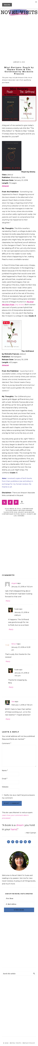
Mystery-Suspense (25, 510)
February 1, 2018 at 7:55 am (21, 705)
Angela (14, 583)
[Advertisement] (19, 40)
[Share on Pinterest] (16, 502)
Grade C (23, 514)
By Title (18, 508)
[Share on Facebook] (10, 502)
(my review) (19, 305)
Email (5, 779)
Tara (13, 701)
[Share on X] (4, 502)
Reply (8, 601)
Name (5, 770)
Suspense (21, 515)
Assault (21, 512)
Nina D (14, 644)
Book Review (29, 512)
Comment (6, 743)
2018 (15, 512)
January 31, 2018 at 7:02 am (22, 587)
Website (5, 787)
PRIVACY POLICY (29, 1043)
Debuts (15, 510)
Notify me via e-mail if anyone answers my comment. (18, 796)
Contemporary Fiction (10, 514)
